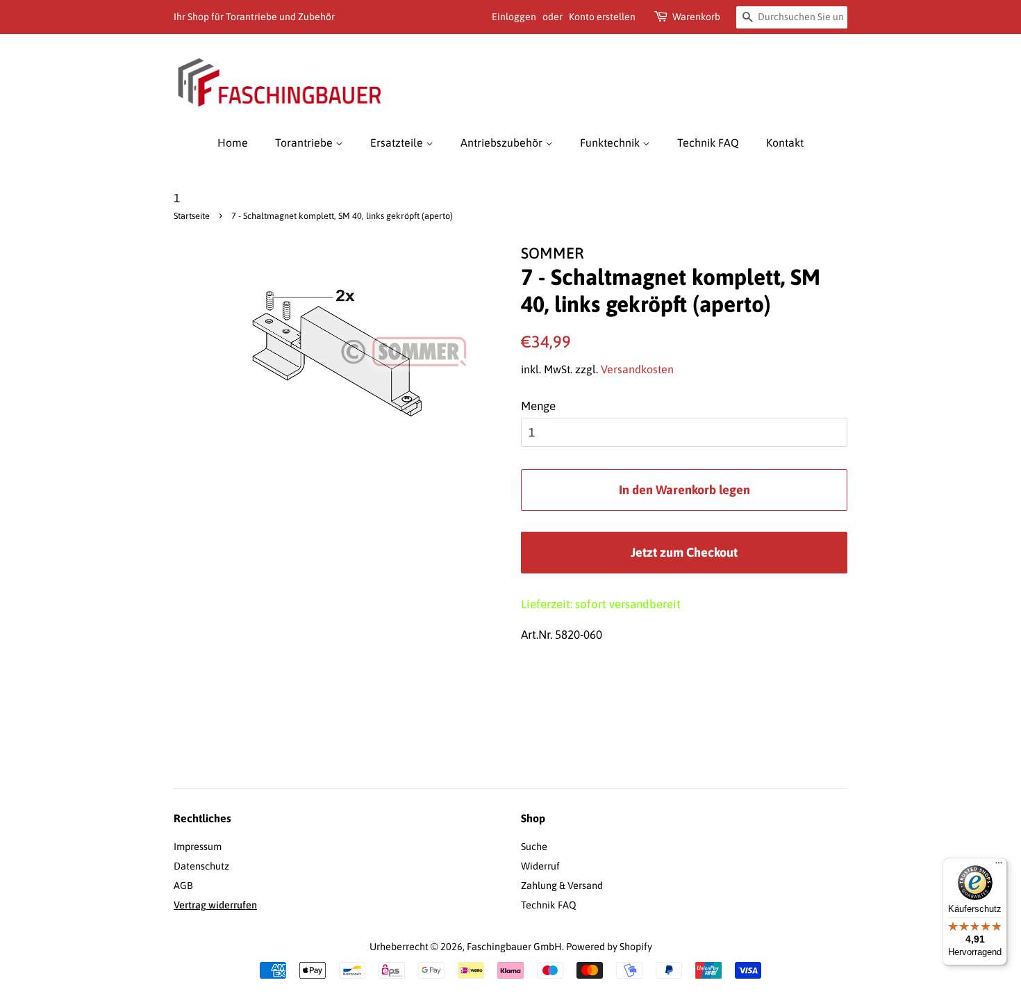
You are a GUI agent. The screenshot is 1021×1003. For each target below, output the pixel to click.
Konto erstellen (602, 16)
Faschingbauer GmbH (514, 946)
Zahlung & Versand (562, 885)
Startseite (192, 216)
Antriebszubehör (502, 142)
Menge (538, 406)
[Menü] (998, 866)
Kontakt (785, 142)
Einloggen (514, 16)
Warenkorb (696, 16)
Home (232, 142)
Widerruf (540, 866)
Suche (534, 846)
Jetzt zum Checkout (684, 552)
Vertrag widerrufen (215, 905)
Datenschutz (201, 866)
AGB (183, 885)
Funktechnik (611, 142)
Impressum (198, 846)
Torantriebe (305, 142)
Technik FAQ (708, 142)
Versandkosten (637, 369)
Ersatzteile (398, 142)
